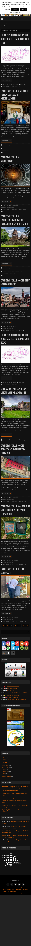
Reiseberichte (10, 147)
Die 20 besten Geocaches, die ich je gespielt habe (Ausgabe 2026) (15, 39)
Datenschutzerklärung (15, 889)
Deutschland (15, 148)
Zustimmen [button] (15, 9)
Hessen (20, 330)
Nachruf (21, 441)
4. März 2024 (13, 382)
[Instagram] (11, 884)
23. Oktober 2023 (14, 560)
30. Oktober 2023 (14, 497)
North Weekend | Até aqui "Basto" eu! (16, 699)
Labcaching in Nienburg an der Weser (11, 798)
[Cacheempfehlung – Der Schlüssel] (15, 586)
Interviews (4, 759)
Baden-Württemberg (7, 271)
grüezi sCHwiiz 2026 (12, 688)
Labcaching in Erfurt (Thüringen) (10, 790)
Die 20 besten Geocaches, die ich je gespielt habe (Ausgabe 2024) (15, 338)
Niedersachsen (4, 150)
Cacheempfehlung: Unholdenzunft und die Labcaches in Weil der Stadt (14, 220)
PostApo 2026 (10, 690)
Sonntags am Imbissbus (13, 695)
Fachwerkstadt (4, 273)
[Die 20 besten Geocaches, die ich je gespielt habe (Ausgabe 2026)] (15, 54)
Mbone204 (5, 831)
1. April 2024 (13, 326)
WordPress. (27, 893)
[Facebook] (7, 884)
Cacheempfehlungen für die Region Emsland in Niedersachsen (14, 94)
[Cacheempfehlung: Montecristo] (15, 175)
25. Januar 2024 (14, 439)
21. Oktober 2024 (14, 205)
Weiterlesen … (6, 80)
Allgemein (22, 84)
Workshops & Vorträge (17, 888)
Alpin (4, 769)
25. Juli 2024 (13, 268)
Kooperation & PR (12, 891)
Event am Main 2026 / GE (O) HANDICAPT (17, 693)
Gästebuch (25, 889)
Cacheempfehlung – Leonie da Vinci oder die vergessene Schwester (15, 510)
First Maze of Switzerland (13, 686)
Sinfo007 (4, 835)
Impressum (5, 889)
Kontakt (27, 888)
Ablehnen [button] (23, 9)
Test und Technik (6, 776)
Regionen (4, 147)
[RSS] (23, 884)
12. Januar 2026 (14, 84)
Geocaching (15, 86)
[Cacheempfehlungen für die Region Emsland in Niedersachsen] (15, 112)
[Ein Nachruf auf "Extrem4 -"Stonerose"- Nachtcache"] (15, 406)
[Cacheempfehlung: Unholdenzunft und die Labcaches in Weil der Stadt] (15, 237)
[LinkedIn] (15, 884)
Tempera (21, 893)
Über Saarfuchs (6, 888)
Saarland (21, 501)
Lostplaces (4, 762)
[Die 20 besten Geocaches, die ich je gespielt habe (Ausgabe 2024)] (15, 354)
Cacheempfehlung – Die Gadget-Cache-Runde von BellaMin (13, 449)
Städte (4, 773)
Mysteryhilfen (5, 765)
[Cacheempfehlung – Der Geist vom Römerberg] (15, 297)
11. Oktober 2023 (14, 617)
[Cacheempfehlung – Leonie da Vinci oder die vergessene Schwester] (15, 528)
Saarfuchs (5, 84)
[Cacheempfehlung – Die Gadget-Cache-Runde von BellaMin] (15, 467)
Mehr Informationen (16, 12)
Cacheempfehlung (7, 86)
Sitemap (4, 891)
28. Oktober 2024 (14, 145)
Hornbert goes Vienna (12, 697)
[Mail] (19, 884)
